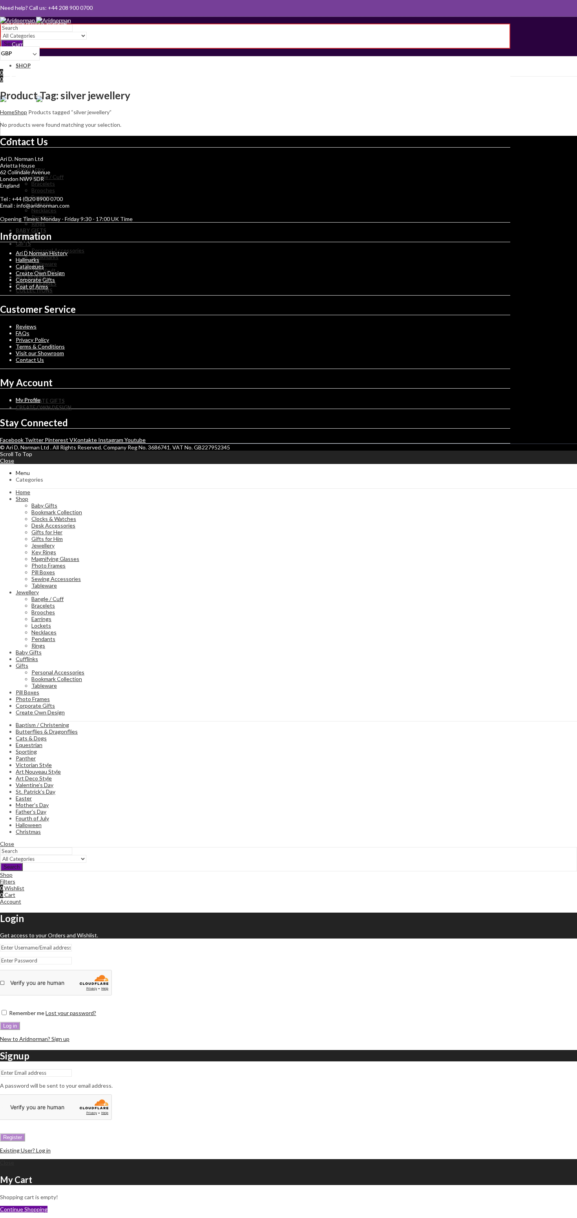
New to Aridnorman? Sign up (34, 1038)
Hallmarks (27, 259)
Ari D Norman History (42, 253)
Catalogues (30, 266)
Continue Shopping (23, 1209)
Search (12, 867)
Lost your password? (71, 1013)
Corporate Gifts (35, 279)
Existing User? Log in (25, 1150)
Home (7, 112)
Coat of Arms (32, 286)
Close (7, 460)
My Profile (28, 399)
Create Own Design (40, 273)
